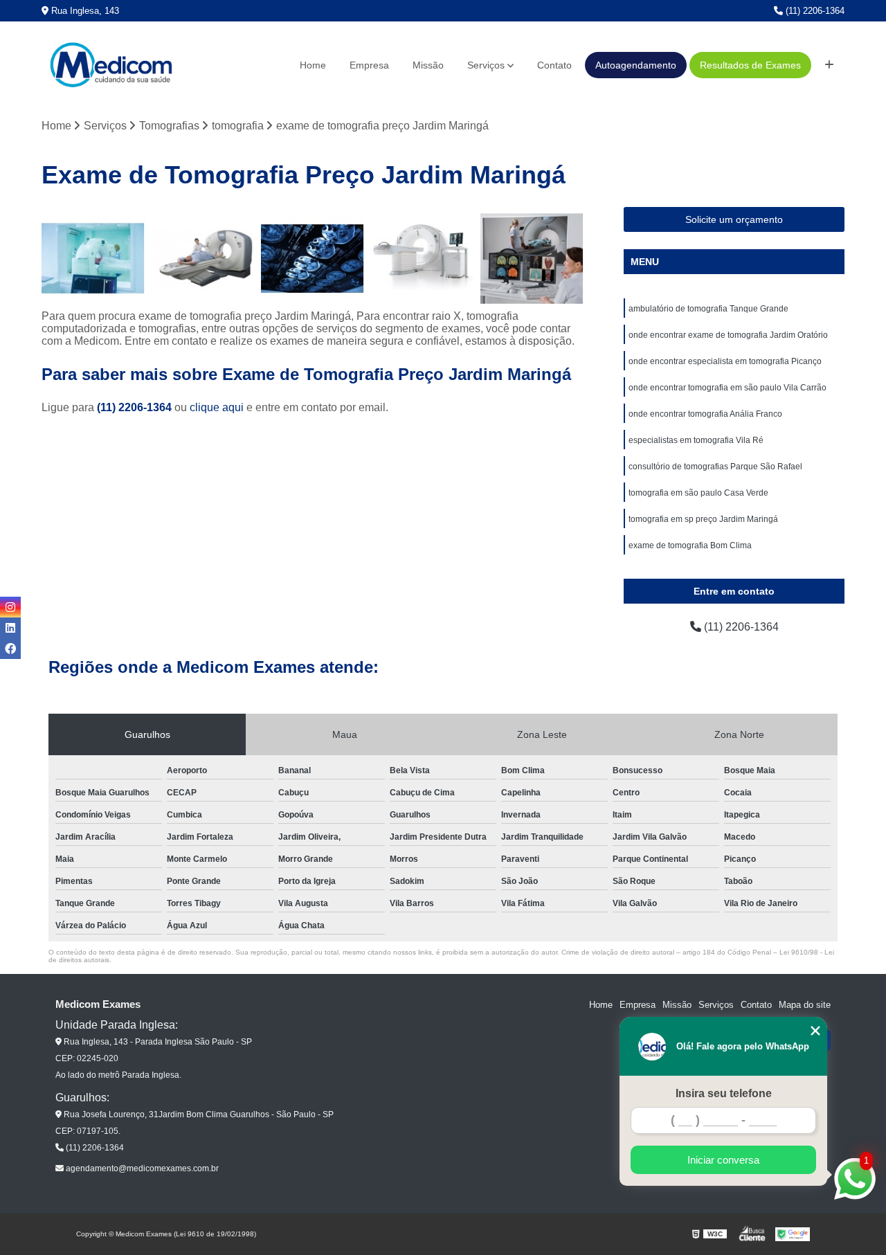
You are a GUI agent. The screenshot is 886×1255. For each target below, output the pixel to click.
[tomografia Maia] (312, 258)
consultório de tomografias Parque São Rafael (715, 466)
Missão (428, 65)
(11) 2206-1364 (813, 11)
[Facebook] (10, 648)
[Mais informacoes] (829, 65)
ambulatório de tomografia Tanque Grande (708, 309)
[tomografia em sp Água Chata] (422, 258)
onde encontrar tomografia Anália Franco (705, 414)
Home (313, 65)
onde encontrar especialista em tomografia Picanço (725, 361)
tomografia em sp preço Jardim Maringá (703, 519)
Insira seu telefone (724, 1093)
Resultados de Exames (750, 65)
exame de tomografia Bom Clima (690, 545)
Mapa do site (805, 1005)
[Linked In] (10, 627)
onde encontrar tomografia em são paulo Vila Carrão (727, 387)
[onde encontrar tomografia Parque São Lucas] (93, 258)
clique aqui (217, 407)
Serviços (486, 65)
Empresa (369, 65)
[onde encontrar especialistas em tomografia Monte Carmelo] (203, 258)
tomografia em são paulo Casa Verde (698, 493)
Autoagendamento (635, 65)
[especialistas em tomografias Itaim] (532, 258)
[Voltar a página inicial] (111, 65)
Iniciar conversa (723, 1160)
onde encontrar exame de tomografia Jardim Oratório (728, 335)
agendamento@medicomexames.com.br (141, 1168)
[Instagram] (10, 607)
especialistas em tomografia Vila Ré (696, 440)
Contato (554, 65)
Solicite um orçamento (734, 219)
